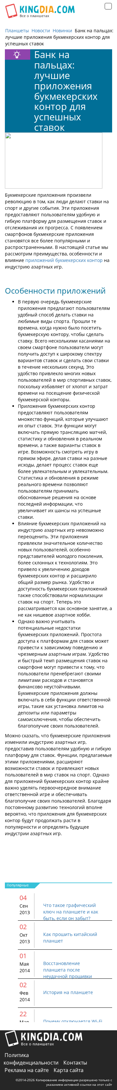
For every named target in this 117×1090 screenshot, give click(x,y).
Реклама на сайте (27, 1070)
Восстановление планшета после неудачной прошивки (67, 969)
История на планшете (68, 992)
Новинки (62, 30)
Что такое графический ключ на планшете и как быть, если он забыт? (70, 911)
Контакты (75, 1062)
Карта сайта (69, 1070)
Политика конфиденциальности (31, 1059)
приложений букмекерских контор (64, 260)
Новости (41, 30)
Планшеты (17, 30)
